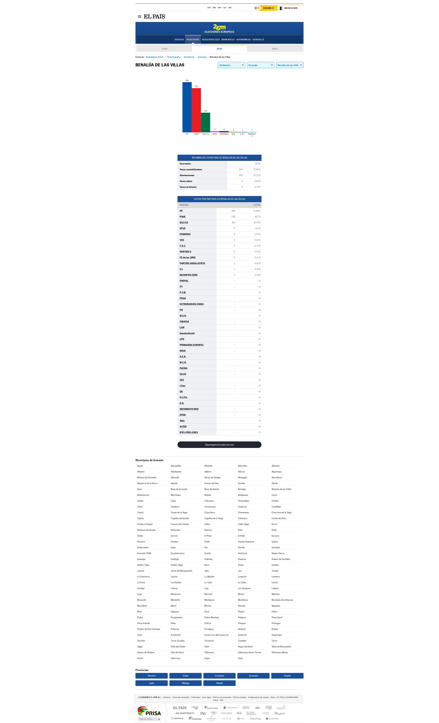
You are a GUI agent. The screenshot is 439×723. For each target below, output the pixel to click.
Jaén (151, 683)
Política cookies (239, 697)
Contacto (167, 697)
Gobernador (143, 547)
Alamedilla (176, 466)
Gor (206, 547)
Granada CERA (144, 553)
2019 (164, 48)
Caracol (280, 708)
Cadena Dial (239, 713)
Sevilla (219, 683)
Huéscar (242, 559)
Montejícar (209, 600)
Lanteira (276, 576)
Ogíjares (175, 611)
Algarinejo (276, 471)
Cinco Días (226, 713)
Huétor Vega (177, 565)
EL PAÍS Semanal (252, 713)
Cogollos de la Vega (213, 518)
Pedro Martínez (211, 617)
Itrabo (241, 565)
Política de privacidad (222, 697)
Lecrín (275, 582)
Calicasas (209, 501)
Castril (140, 512)
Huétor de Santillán (281, 559)
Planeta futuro (264, 713)
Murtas (207, 606)
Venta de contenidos (181, 697)
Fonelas (174, 541)
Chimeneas (243, 512)
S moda (240, 718)
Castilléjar (276, 506)
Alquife (174, 483)
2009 (274, 48)
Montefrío (175, 600)
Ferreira (141, 541)
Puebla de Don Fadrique (148, 629)
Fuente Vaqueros (246, 541)
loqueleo (255, 718)
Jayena (140, 571)
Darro (274, 524)
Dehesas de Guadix (146, 530)
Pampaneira (177, 617)
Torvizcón (209, 640)
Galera (275, 541)
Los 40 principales (196, 708)
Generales (258, 39)
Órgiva (241, 611)
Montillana (243, 600)
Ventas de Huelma (146, 652)
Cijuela (140, 518)
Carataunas (210, 506)
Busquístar (243, 495)
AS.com (256, 708)
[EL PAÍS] (155, 16)
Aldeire (207, 471)
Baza (139, 489)
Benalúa (242, 489)
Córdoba (219, 675)
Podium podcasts (211, 718)
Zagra (207, 658)
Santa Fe (242, 635)
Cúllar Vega (243, 524)
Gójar (173, 547)
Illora (206, 565)
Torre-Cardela (178, 640)
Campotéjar (243, 501)
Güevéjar (141, 559)
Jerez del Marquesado (181, 571)
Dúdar (140, 536)
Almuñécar (277, 477)
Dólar (274, 530)
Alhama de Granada (146, 477)
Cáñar (140, 506)
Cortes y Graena (145, 524)
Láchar (174, 576)
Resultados (193, 39)
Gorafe (241, 547)
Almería (152, 675)
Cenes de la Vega (179, 512)
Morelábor (142, 606)
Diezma (208, 530)
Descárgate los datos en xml (219, 444)
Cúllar (207, 524)
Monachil (141, 600)
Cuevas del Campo (180, 524)
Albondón (242, 466)
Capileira (175, 506)
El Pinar (208, 536)
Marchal (208, 594)
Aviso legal (206, 697)
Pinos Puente (143, 623)
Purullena (209, 629)
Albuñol (140, 471)
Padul (140, 617)
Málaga (185, 683)
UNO (203, 713)
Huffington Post (184, 713)
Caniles (275, 501)
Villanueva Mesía (280, 652)
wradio (213, 713)
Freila (207, 541)
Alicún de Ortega (212, 477)
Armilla (241, 483)
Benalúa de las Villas (281, 489)
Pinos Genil (277, 617)
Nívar (139, 611)
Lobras (174, 588)
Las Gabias (176, 582)
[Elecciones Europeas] (219, 28)
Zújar (240, 658)
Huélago (175, 559)
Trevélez (242, 640)
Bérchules (176, 495)
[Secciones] (139, 16)
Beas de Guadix (211, 489)
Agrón (140, 466)
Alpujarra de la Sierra (147, 483)
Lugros (275, 588)
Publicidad (195, 697)
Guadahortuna (178, 553)
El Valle (241, 536)
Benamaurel (143, 495)
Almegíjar (242, 477)
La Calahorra (143, 576)
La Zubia (242, 582)
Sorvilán (141, 640)
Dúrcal (174, 536)
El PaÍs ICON (226, 718)
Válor (206, 646)
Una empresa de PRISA (149, 711)
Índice (215, 700)
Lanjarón (242, 576)
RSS (221, 700)
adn (267, 708)
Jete (206, 571)
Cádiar (140, 501)
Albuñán (276, 466)
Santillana (212, 708)
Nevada (241, 606)
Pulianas (175, 629)
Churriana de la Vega (282, 512)
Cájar (173, 501)
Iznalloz (275, 565)
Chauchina (209, 512)
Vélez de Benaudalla (281, 646)
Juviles (275, 571)
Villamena (209, 652)
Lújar (139, 594)
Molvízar (276, 594)
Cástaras (242, 506)
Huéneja (208, 559)
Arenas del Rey (211, 483)
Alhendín (175, 477)
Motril (173, 606)
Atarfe (275, 483)
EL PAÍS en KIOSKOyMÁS (287, 697)
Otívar (274, 611)
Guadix (207, 553)
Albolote (208, 466)
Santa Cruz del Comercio (216, 635)
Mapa (273, 697)
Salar (139, 635)
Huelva (287, 675)
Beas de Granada (179, 489)
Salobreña (176, 635)
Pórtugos (276, 623)
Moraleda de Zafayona (282, 600)
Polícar (207, 623)
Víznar (140, 658)
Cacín (274, 495)
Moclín (241, 594)
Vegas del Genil (245, 646)
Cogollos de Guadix (180, 518)
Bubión (207, 495)
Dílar (240, 530)
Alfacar (241, 471)
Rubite (275, 629)
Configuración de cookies (258, 697)
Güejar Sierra (278, 553)
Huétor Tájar (143, 565)
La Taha (208, 582)
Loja (206, 588)
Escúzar (275, 536)
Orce (206, 611)
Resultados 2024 (211, 39)
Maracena (176, 594)
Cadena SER (245, 708)
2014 (219, 48)
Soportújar (277, 635)
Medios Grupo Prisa (149, 719)
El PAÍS (180, 708)
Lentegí (140, 588)
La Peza (141, 582)
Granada (276, 547)
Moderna (194, 718)
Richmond (177, 718)
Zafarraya (175, 658)
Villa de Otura (177, 652)
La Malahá (209, 576)
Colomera (242, 518)
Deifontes (175, 530)
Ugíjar (140, 646)
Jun (240, 571)
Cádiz (185, 675)
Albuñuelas (176, 471)
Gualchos (242, 553)
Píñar (173, 623)
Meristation (272, 718)
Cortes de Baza (279, 518)
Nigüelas (276, 606)
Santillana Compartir (230, 708)
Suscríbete (268, 8)
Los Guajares (244, 588)
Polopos (242, 623)
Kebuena (277, 713)
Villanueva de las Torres (249, 652)
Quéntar (242, 629)
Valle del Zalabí (178, 646)
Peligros (242, 617)
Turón (274, 640)
